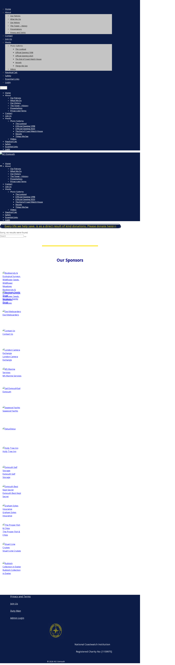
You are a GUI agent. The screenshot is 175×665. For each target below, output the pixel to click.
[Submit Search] (25, 236)
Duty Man (15, 610)
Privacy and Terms (20, 596)
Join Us (14, 603)
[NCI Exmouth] (56, 3)
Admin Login (17, 618)
